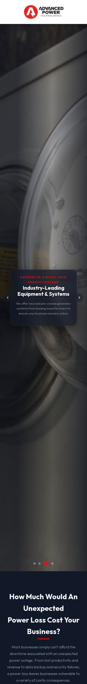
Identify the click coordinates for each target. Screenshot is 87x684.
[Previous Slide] (7, 297)
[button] (34, 563)
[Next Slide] (79, 297)
